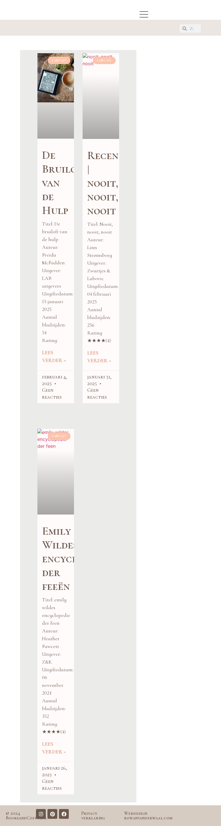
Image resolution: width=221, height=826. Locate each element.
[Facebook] (64, 814)
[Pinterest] (52, 814)
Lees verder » (54, 356)
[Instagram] (41, 814)
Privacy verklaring (93, 815)
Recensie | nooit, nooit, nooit (109, 182)
